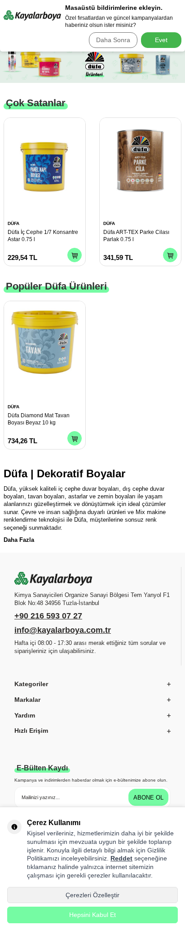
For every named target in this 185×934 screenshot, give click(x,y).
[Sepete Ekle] (74, 255)
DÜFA (13, 223)
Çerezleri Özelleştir (92, 895)
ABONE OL (148, 797)
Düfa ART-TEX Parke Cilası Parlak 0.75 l (136, 235)
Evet (161, 39)
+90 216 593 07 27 (48, 615)
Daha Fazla (19, 539)
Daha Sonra (113, 39)
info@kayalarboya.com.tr (62, 630)
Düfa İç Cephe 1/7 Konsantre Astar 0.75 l (43, 235)
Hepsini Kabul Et (92, 914)
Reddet (121, 858)
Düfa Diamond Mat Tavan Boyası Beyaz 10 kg (39, 419)
